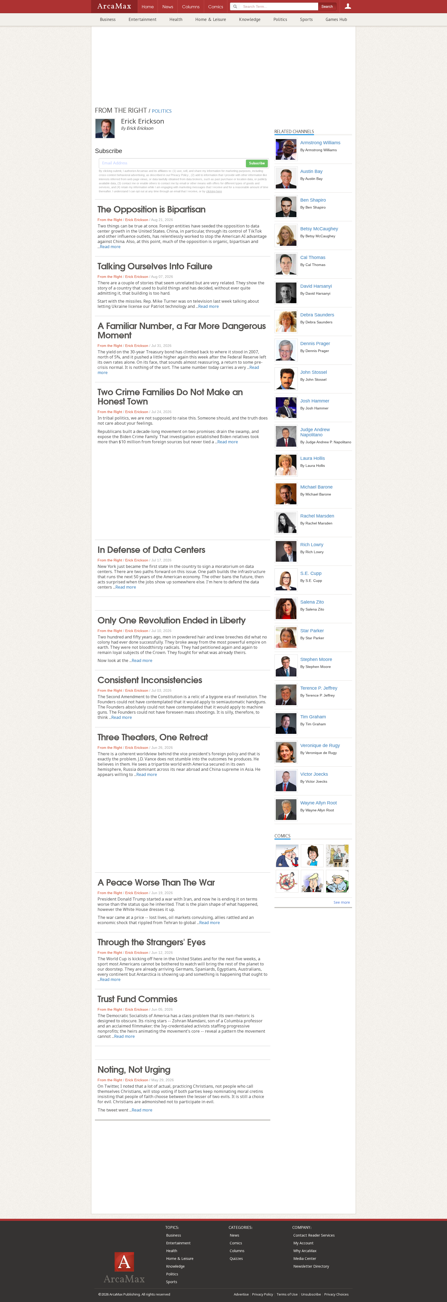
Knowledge (249, 19)
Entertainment (143, 19)
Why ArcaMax (304, 1250)
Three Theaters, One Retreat (153, 736)
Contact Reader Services (314, 1235)
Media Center (304, 1258)
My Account (303, 1242)
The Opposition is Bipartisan (151, 208)
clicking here (214, 191)
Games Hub (336, 19)
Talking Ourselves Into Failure (155, 265)
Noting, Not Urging (134, 1068)
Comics (236, 1242)
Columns (237, 1250)
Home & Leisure (210, 19)
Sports (306, 19)
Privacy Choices (336, 1294)
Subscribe (257, 163)
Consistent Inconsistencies (150, 679)
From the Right (110, 220)
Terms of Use (287, 1294)
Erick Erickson (136, 220)
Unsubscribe (311, 1294)
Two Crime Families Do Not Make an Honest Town (170, 395)
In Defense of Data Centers (151, 548)
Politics (280, 19)
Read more (110, 246)
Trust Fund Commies (137, 998)
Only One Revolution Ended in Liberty (172, 619)
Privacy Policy (262, 1294)
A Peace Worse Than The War (156, 881)
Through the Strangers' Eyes (151, 941)
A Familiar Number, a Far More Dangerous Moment (182, 329)
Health (175, 19)
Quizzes (236, 1258)
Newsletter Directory (311, 1266)
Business (108, 19)
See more (342, 902)
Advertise (241, 1294)
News (234, 1235)
